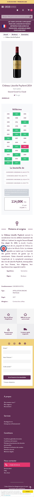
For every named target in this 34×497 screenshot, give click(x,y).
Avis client (7, 473)
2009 (8, 142)
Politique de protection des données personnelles (14, 444)
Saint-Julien (24, 34)
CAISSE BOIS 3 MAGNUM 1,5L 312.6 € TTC (17, 179)
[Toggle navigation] (2, 7)
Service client (8, 468)
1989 (25, 118)
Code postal (6, 366)
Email (5, 348)
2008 (25, 138)
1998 (16, 126)
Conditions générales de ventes (13, 439)
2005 (25, 134)
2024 (8, 163)
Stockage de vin (8, 421)
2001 (16, 130)
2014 (25, 146)
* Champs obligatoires (9, 382)
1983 (16, 114)
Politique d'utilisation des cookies (13, 447)
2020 (25, 154)
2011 (25, 142)
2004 (16, 134)
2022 (16, 158)
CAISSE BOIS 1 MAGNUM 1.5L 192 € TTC (17, 183)
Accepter (28, 491)
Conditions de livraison (10, 441)
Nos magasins (8, 404)
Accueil (6, 34)
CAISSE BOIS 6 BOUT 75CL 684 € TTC (17, 176)
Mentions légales (9, 451)
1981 (8, 114)
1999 (25, 126)
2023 (25, 159)
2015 (8, 150)
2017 (25, 150)
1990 (8, 122)
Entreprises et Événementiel (12, 424)
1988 (16, 118)
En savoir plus (7, 495)
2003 (8, 134)
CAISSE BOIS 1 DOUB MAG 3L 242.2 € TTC (17, 172)
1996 (8, 126)
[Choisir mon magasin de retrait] (17, 10)
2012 (8, 146)
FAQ (5, 470)
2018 (8, 154)
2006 (8, 138)
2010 (16, 142)
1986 (8, 118)
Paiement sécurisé (9, 449)
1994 (16, 122)
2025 (16, 163)
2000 (8, 130)
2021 (8, 159)
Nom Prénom (7, 357)
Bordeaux (14, 34)
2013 (16, 146)
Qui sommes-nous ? (9, 402)
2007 (16, 138)
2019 (16, 154)
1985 (25, 114)
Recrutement (7, 406)
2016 (16, 150)
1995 (25, 122)
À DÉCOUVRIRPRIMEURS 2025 (17, 2)
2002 (25, 130)
